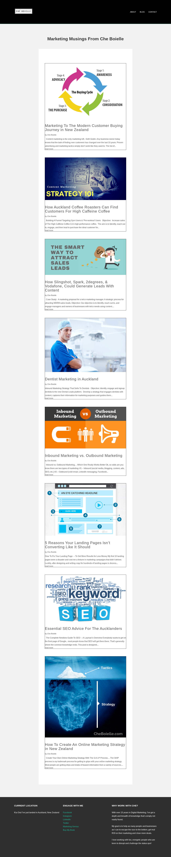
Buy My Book (69, 830)
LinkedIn (67, 819)
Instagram (67, 816)
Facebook (67, 812)
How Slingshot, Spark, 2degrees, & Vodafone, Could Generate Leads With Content (79, 286)
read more (49, 149)
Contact (152, 12)
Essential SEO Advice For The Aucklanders (83, 628)
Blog (142, 12)
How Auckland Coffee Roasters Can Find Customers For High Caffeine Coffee (81, 209)
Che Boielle (51, 135)
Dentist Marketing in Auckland (71, 379)
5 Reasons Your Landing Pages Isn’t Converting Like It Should (77, 545)
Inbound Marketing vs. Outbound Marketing (83, 455)
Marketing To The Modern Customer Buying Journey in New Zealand (84, 128)
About (133, 12)
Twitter (66, 823)
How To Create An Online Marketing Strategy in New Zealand (85, 746)
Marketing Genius (71, 826)
